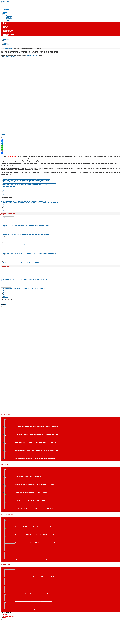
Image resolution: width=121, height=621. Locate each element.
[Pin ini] (3, 207)
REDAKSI (5, 614)
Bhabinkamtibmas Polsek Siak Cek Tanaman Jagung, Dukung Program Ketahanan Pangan (26, 180)
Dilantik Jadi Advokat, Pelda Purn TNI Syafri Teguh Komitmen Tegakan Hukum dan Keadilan (26, 179)
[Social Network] (3, 14)
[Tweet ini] (3, 206)
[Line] (60, 149)
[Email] (60, 151)
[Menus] (1, 4)
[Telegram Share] (3, 208)
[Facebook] (60, 140)
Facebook (9, 16)
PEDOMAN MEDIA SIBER (9, 616)
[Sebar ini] (3, 204)
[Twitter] (60, 142)
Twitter (9, 17)
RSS (8, 20)
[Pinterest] (3, 193)
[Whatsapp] (3, 210)
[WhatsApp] (60, 146)
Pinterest (9, 18)
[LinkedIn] (60, 144)
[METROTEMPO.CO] (6, 3)
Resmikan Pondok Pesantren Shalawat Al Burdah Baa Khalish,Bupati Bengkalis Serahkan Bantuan (29, 202)
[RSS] (3, 194)
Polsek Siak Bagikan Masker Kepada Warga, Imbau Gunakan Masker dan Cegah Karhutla (25, 181)
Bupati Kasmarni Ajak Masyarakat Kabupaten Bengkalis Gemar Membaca (23, 201)
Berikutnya (6, 297)
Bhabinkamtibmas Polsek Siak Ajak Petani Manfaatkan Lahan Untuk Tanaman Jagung (25, 184)
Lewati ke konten (5, 1)
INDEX (4, 617)
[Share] (60, 153)
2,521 (4, 296)
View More (3, 304)
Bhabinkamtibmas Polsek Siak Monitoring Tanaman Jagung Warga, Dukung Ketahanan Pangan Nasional (29, 183)
